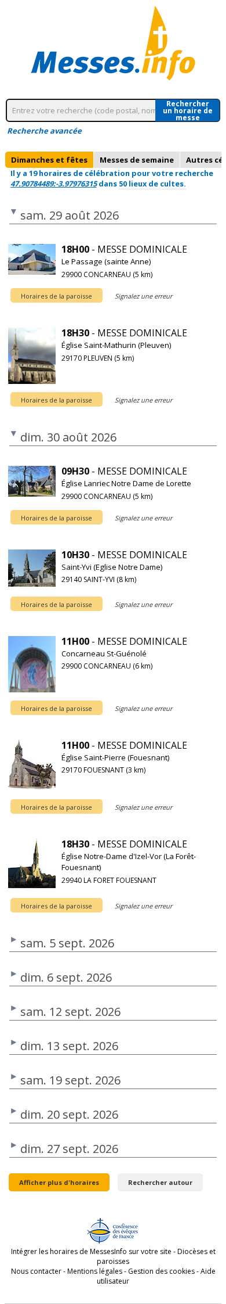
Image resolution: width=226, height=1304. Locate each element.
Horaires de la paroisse (56, 296)
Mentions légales (94, 1271)
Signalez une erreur (143, 296)
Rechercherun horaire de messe (188, 110)
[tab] (49, 160)
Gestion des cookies (161, 1271)
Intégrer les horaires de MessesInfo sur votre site (91, 1251)
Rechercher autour (160, 1182)
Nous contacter (36, 1271)
